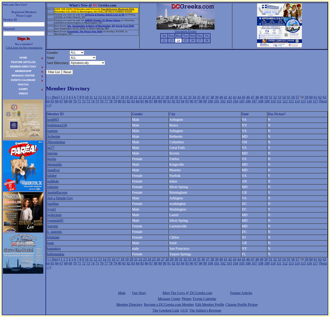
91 (169, 101)
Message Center (169, 299)
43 (234, 97)
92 (173, 101)
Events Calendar (204, 299)
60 (311, 97)
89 (160, 101)
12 (95, 97)
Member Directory (129, 304)
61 (315, 97)
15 (109, 97)
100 (210, 101)
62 (320, 97)
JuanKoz (53, 170)
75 (97, 101)
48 (257, 97)
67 (61, 101)
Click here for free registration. (24, 47)
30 (176, 97)
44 (239, 97)
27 (163, 97)
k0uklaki (53, 237)
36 (203, 97)
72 (84, 101)
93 (178, 101)
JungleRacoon (57, 192)
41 (225, 97)
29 (172, 97)
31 (181, 97)
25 (154, 97)
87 (151, 101)
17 (118, 97)
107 (254, 101)
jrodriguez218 (57, 125)
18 (122, 97)
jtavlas (51, 159)
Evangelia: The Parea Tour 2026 (84, 31)
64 (48, 101)
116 (309, 101)
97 (196, 101)
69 (70, 101)
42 (230, 97)
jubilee (52, 176)
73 (88, 101)
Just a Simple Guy (60, 198)
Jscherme (53, 136)
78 (110, 101)
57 (297, 97)
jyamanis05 (55, 220)
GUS (184, 310)
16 (113, 97)
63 (324, 97)
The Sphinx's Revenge (205, 310)
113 (291, 101)
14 (104, 97)
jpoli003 (53, 120)
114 (297, 101)
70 (75, 101)
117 (315, 101)
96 (191, 101)
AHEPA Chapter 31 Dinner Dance (103, 20)
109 (267, 101)
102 (223, 101)
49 (261, 97)
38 (212, 97)
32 (185, 97)
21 (136, 97)
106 (248, 101)
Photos (186, 299)
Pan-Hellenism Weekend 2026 (117, 9)
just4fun (53, 204)
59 (306, 97)
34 (194, 97)
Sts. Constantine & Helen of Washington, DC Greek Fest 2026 (100, 26)
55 (288, 97)
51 (270, 97)
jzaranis (52, 226)
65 (52, 101)
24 (149, 97)
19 (127, 97)
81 (124, 101)
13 (100, 97)
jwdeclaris (54, 215)
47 (252, 97)
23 (145, 97)
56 (293, 97)
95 (187, 101)
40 (221, 97)
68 (66, 101)
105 (241, 101)
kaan (50, 243)
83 (133, 101)
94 (182, 101)
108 (260, 101)
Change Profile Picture (242, 304)
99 (205, 101)
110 (273, 101)
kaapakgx (54, 248)
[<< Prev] (53, 97)
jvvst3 (51, 209)
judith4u (53, 181)
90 (164, 101)
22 (140, 97)
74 (93, 101)
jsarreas (52, 131)
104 (235, 101)
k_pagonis (54, 232)
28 (167, 97)
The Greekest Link (165, 310)
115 (303, 101)
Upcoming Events (185, 31)
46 (248, 97)
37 (207, 97)
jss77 (50, 148)
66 (57, 101)
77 (106, 101)
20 (131, 97)
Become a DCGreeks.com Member (169, 304)
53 (279, 97)
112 (285, 101)
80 (119, 101)
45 (243, 97)
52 (275, 97)
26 (158, 97)
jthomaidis (54, 164)
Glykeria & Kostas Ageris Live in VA (104, 14)
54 (284, 97)
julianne (52, 187)
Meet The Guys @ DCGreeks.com (187, 293)
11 (91, 97)
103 (229, 101)
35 (198, 97)
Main (121, 293)
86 (146, 101)
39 (216, 97)
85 (142, 101)
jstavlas (52, 153)
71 (79, 101)
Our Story (139, 293)
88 (155, 101)
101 (216, 101)
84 (137, 101)
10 (86, 97)
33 (189, 97)
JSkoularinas (56, 142)
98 (200, 101)
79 (115, 101)
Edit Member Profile (209, 304)
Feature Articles (241, 293)
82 (128, 101)
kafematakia (55, 254)
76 (101, 101)
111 (279, 101)
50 (266, 97)
